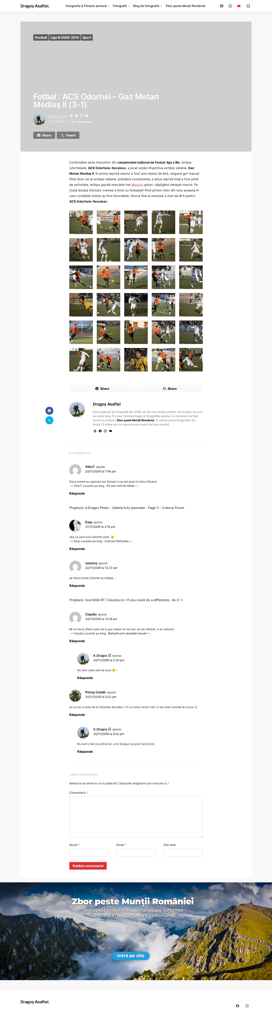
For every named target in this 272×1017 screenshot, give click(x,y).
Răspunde (77, 493)
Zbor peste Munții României (185, 6)
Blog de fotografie (146, 6)
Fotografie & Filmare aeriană (86, 6)
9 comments (81, 122)
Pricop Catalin (95, 692)
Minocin (137, 185)
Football (41, 37)
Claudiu (91, 614)
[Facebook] (221, 6)
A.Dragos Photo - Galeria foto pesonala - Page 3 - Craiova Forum (134, 508)
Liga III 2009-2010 (65, 37)
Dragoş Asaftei (58, 116)
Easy (88, 522)
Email (121, 845)
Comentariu (78, 793)
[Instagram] (230, 6)
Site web (169, 845)
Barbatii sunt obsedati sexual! (127, 633)
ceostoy (91, 563)
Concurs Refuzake (117, 541)
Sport (87, 37)
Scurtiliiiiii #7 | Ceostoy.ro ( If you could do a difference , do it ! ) (134, 600)
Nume (74, 845)
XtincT (90, 467)
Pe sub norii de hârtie (120, 485)
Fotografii (120, 6)
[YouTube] (239, 6)
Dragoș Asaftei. (35, 6)
